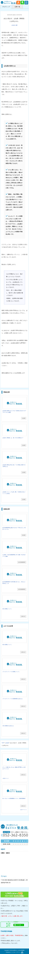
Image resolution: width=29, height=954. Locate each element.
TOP (3, 742)
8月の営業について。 (7, 608)
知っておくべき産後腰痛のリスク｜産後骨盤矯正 (14, 798)
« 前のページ (5, 778)
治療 (16, 25)
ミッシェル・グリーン (15, 952)
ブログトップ (6, 6)
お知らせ (23, 616)
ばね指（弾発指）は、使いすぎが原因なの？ (12, 437)
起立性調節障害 (21, 562)
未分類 (23, 535)
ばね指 (13, 25)
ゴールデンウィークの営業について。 (11, 671)
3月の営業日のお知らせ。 (8, 725)
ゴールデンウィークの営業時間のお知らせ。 (12, 698)
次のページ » (23, 809)
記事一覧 (17, 6)
